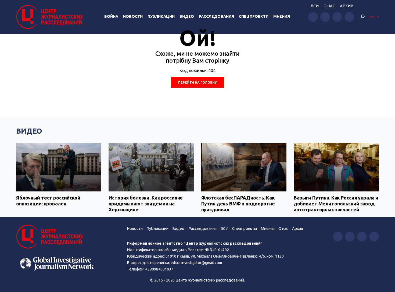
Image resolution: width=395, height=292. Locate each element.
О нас (329, 6)
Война (111, 16)
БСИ (315, 6)
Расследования (216, 16)
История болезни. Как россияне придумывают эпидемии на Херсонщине (146, 203)
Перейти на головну (197, 82)
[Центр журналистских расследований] (51, 17)
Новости (133, 16)
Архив (346, 6)
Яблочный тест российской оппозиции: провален (48, 200)
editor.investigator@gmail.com (196, 263)
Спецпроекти (253, 16)
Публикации (161, 16)
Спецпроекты (244, 228)
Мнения (281, 16)
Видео (186, 16)
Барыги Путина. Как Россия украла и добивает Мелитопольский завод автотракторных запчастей (336, 203)
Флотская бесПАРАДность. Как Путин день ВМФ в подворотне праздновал (238, 203)
